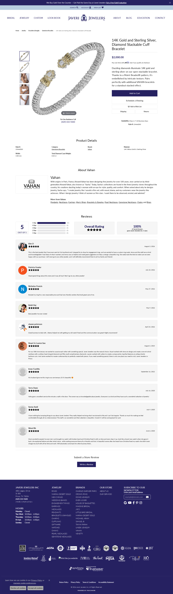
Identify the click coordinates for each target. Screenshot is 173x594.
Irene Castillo (34, 368)
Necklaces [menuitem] (56, 509)
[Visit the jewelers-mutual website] (31, 558)
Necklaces (63, 202)
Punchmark (91, 590)
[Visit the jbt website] (150, 548)
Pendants (54, 202)
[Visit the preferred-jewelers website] (134, 558)
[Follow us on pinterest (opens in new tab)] (137, 502)
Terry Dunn (33, 387)
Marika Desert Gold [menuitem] (61, 494)
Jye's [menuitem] (78, 509)
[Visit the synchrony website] (77, 568)
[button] (73, 7)
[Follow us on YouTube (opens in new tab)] (129, 502)
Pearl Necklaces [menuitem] (59, 533)
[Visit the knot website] (98, 558)
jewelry (24, 31)
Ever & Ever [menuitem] (81, 500)
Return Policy (63, 582)
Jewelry (24, 17)
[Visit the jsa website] (68, 558)
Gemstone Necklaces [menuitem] (61, 536)
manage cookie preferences (24, 583)
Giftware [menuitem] (56, 524)
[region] (69, 78)
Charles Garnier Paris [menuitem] (86, 491)
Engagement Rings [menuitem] (61, 503)
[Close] (169, 2)
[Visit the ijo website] (138, 548)
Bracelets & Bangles (33, 31)
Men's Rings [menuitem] (57, 497)
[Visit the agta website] (50, 548)
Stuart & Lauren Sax (36, 343)
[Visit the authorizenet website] (60, 548)
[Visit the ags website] (36, 548)
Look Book (54, 17)
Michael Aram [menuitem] (82, 518)
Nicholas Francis (35, 286)
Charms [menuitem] (55, 518)
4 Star (34, 225)
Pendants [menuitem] (56, 512)
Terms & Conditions (89, 582)
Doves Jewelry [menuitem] (83, 497)
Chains (140, 202)
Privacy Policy (75, 582)
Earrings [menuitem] (56, 506)
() (68, 223)
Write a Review (86, 464)
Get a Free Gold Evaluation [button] (116, 2)
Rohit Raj (32, 305)
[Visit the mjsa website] (110, 558)
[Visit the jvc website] (85, 558)
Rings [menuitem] (54, 491)
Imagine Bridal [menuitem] (83, 506)
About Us (104, 491)
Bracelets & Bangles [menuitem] (61, 515)
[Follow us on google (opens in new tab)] (125, 502)
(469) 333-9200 (68, 121)
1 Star (34, 233)
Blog (129, 17)
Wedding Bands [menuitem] (59, 500)
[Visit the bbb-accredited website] (72, 548)
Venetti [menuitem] (79, 533)
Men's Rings (81, 202)
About (117, 17)
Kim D (31, 243)
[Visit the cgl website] (115, 548)
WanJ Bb (32, 428)
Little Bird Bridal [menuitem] (84, 512)
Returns (146, 111)
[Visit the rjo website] (146, 558)
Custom (38, 17)
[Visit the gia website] (126, 548)
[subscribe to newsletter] (147, 497)
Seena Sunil (33, 406)
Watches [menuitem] (56, 527)
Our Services (106, 494)
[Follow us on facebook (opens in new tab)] (134, 502)
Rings (149, 202)
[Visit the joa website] (52, 558)
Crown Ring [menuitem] (81, 494)
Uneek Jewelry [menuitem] (83, 527)
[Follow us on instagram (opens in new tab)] (140, 502)
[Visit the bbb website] (89, 548)
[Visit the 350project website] (22, 548)
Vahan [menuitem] (79, 530)
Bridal (11, 17)
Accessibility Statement (106, 582)
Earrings (71, 202)
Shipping (123, 111)
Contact (160, 17)
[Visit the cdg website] (106, 548)
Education (143, 17)
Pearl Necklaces (111, 202)
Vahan (90, 149)
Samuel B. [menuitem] (80, 521)
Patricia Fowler (34, 267)
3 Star (34, 228)
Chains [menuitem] (55, 530)
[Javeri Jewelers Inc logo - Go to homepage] (86, 18)
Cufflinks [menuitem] (56, 521)
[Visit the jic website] (43, 558)
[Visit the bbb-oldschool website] (82, 548)
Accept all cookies (35, 588)
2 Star (34, 230)
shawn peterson (35, 324)
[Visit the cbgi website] (97, 548)
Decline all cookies (18, 588)
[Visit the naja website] (122, 558)
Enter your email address (133, 492)
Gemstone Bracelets (47, 31)
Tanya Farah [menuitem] (81, 524)
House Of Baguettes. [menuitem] (85, 503)
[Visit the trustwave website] (94, 568)
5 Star (34, 223)
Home (17, 31)
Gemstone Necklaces (127, 202)
